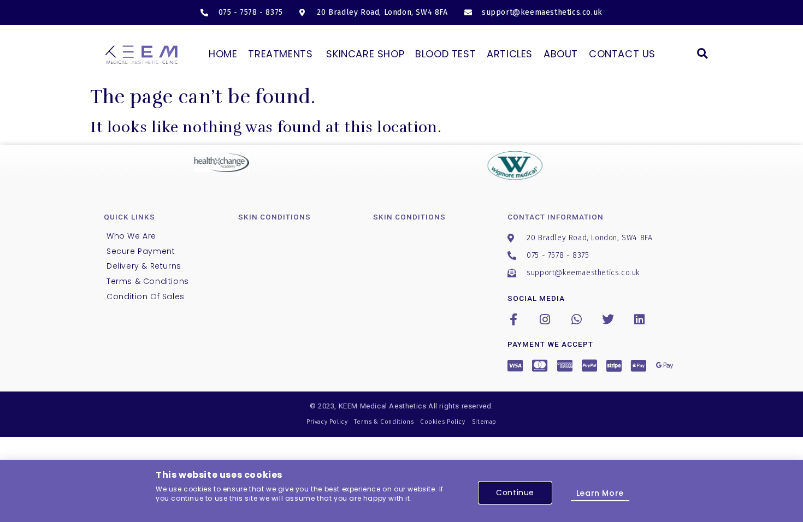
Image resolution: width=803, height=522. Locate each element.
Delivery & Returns (144, 265)
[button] (702, 53)
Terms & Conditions (148, 281)
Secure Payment (141, 251)
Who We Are (131, 235)
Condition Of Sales (146, 296)
